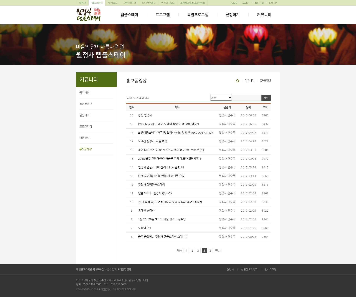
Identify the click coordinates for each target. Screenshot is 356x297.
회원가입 (259, 2)
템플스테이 (97, 2)
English (273, 2)
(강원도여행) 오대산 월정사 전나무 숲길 (161, 175)
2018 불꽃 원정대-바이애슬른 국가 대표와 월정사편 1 (169, 158)
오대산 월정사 (146, 210)
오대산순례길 (148, 2)
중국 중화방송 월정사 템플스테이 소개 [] (162, 236)
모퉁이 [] (144, 227)
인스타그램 (270, 269)
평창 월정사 (145, 115)
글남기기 (84, 115)
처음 (179, 250)
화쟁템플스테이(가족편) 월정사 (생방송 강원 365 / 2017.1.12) (175, 132)
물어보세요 (85, 103)
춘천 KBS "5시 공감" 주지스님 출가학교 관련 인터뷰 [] (171, 149)
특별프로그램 (197, 15)
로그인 (246, 2)
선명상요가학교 (249, 269)
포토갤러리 (85, 126)
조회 (265, 107)
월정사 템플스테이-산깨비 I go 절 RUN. (161, 167)
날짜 (248, 107)
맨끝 (217, 250)
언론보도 (84, 137)
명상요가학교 (167, 2)
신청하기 (233, 15)
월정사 (82, 2)
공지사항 (84, 92)
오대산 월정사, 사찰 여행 (152, 141)
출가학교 (112, 2)
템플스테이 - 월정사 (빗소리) (155, 193)
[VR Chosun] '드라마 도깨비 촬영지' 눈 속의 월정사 (168, 123)
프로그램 (163, 15)
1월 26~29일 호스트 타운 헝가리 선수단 (162, 219)
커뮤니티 (264, 15)
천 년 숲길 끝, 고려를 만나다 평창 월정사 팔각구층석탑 (170, 201)
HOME (233, 2)
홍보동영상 (85, 149)
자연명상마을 (129, 2)
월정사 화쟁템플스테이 (151, 184)
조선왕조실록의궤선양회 (192, 2)
